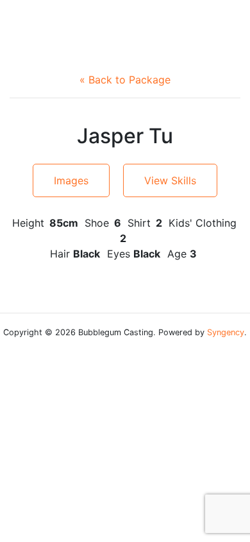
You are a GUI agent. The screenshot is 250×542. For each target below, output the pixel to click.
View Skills (170, 180)
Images (71, 180)
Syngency (225, 332)
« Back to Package (125, 79)
